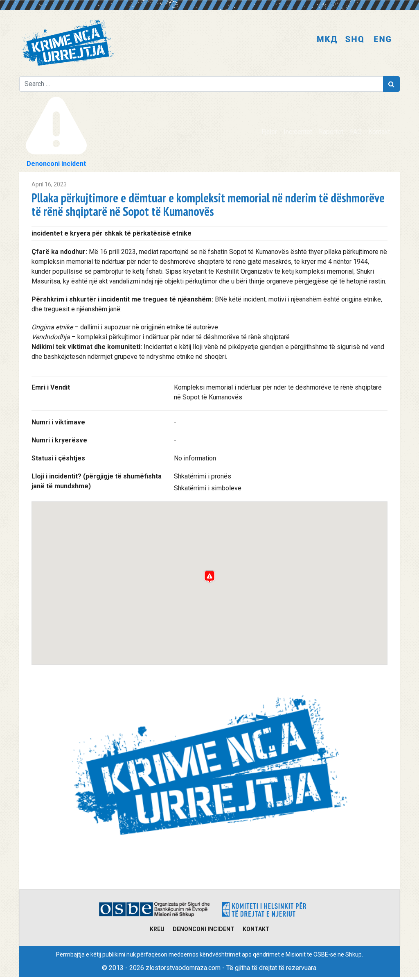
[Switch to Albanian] (355, 40)
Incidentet (298, 132)
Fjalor (269, 132)
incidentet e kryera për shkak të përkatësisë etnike (111, 233)
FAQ (356, 132)
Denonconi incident (203, 929)
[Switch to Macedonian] (327, 40)
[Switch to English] (382, 40)
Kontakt (379, 132)
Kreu (157, 929)
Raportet (331, 132)
